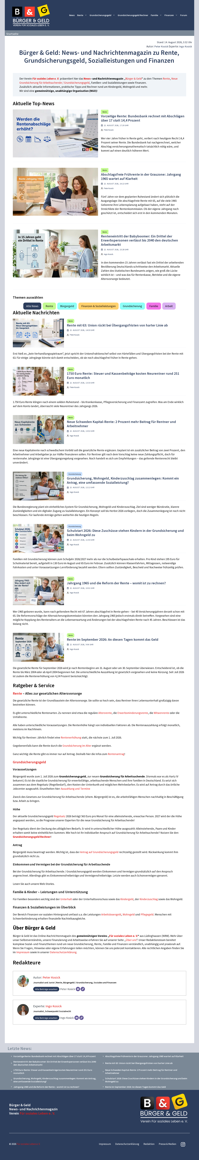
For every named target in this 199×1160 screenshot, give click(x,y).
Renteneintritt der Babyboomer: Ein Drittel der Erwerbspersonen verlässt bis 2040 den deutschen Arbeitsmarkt (139, 240)
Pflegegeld (147, 914)
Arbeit (169, 306)
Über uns (131, 940)
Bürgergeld (67, 306)
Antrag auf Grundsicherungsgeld (99, 852)
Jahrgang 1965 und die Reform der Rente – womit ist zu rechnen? (116, 583)
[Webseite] (83, 989)
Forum (183, 15)
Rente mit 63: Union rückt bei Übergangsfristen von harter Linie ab (117, 325)
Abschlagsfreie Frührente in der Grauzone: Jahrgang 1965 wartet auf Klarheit (141, 176)
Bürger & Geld (133, 78)
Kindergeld (126, 899)
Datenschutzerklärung (63, 952)
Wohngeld (129, 914)
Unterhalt (66, 899)
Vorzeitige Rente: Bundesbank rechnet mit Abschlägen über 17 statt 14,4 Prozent (142, 118)
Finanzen (169, 15)
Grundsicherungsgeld (100, 15)
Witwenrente (161, 713)
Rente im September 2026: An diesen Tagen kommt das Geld (112, 639)
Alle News (32, 306)
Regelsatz (59, 816)
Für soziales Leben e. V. (45, 78)
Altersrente (105, 713)
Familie (154, 15)
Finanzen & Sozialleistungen (98, 306)
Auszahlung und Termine (75, 788)
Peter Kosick (161, 46)
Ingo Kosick (185, 46)
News (72, 15)
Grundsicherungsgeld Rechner (133, 15)
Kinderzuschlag (149, 899)
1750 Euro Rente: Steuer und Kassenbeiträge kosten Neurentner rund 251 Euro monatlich (123, 375)
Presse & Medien (167, 1144)
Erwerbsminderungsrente (132, 713)
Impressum (23, 952)
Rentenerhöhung (71, 737)
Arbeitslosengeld (111, 914)
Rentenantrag (116, 754)
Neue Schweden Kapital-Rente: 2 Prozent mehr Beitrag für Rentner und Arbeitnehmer (121, 423)
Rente (80, 15)
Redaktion (148, 1144)
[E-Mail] (78, 989)
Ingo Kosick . (109, 254)
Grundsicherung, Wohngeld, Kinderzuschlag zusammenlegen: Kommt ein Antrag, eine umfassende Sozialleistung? (123, 480)
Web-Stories (47, 884)
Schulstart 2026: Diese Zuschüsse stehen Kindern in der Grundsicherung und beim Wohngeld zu (125, 532)
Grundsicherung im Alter (76, 745)
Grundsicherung (132, 306)
